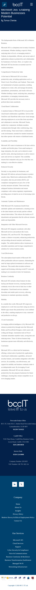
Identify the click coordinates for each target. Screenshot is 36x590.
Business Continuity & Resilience (18, 557)
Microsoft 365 (18, 540)
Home (18, 504)
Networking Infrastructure (18, 567)
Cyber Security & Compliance (18, 550)
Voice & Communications (18, 553)
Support (18, 547)
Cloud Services (18, 543)
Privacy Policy (18, 514)
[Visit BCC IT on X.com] (21, 484)
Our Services (18, 533)
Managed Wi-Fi (18, 563)
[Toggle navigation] (31, 4)
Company (18, 497)
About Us (18, 507)
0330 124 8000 (18, 454)
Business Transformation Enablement (18, 560)
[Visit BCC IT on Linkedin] (14, 484)
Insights (18, 511)
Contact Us (18, 521)
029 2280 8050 (18, 445)
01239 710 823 (18, 429)
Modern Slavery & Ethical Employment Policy (18, 517)
